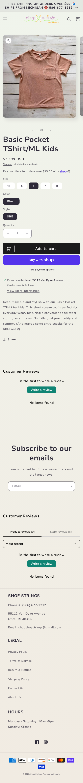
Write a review (42, 390)
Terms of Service (20, 661)
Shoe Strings (36, 774)
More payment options (41, 269)
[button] (5, 19)
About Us (14, 697)
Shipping (7, 164)
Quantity (8, 225)
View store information (23, 291)
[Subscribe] (70, 486)
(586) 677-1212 (34, 605)
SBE (10, 216)
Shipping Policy (18, 679)
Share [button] (12, 339)
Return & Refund (19, 670)
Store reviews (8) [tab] (61, 531)
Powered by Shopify (51, 774)
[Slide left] (32, 130)
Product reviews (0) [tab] (22, 531)
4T (9, 186)
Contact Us (16, 688)
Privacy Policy (17, 652)
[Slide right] (50, 130)
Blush (11, 201)
